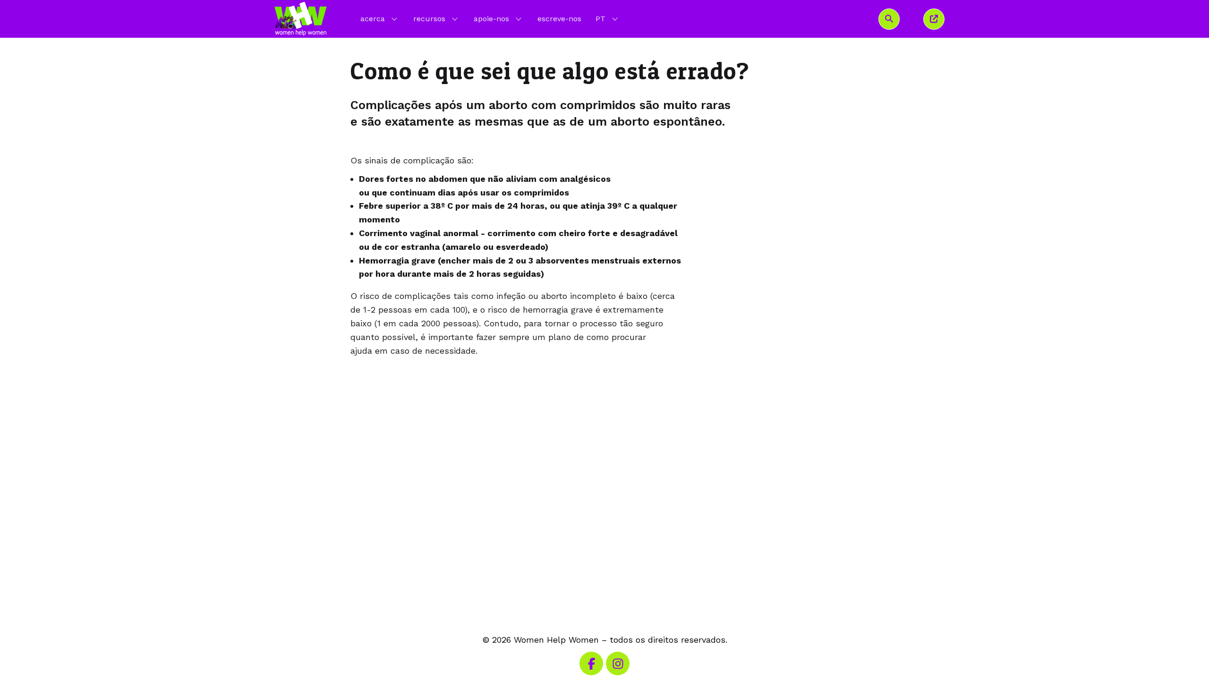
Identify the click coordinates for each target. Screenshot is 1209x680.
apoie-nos (491, 18)
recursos (429, 18)
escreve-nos (559, 18)
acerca (372, 18)
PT (608, 18)
